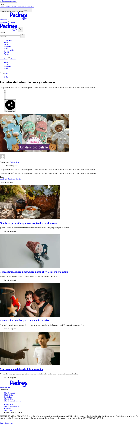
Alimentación (9, 50)
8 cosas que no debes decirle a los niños (21, 369)
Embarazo (7, 46)
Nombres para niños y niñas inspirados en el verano (28, 223)
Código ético (8, 404)
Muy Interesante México (12, 401)
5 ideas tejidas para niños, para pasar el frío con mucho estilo (34, 271)
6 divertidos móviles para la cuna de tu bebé (24, 320)
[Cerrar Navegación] (20, 29)
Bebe (6, 48)
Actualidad (8, 40)
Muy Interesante (9, 393)
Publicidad (8, 410)
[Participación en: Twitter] (5, 94)
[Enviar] (23, 36)
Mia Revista (8, 399)
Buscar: (2, 33)
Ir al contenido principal (8, 1)
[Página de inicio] (1, 73)
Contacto (7, 408)
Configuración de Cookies (13, 412)
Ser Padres (8, 397)
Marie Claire (8, 395)
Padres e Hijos (15, 162)
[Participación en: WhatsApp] (5, 96)
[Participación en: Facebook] (5, 91)
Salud (6, 44)
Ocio (6, 42)
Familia (6, 52)
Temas (6, 54)
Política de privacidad (11, 406)
